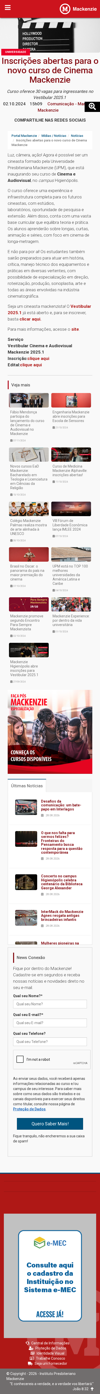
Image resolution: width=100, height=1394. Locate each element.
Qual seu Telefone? (29, 1034)
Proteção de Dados (29, 1109)
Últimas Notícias (27, 785)
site (75, 329)
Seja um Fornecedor (51, 1363)
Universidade (15, 52)
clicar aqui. (30, 319)
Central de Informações (50, 1343)
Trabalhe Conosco (50, 1358)
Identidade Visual (50, 1353)
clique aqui (38, 358)
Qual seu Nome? (28, 996)
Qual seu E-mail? (28, 1015)
